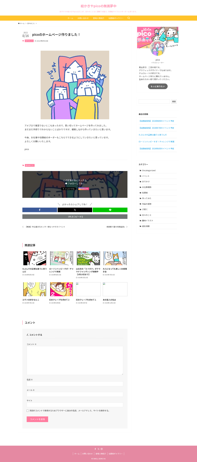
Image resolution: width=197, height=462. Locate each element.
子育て (145, 209)
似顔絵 (145, 192)
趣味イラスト (147, 220)
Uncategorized (148, 170)
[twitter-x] (98, 449)
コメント (31, 344)
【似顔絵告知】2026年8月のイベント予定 (156, 121)
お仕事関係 (146, 187)
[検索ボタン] (129, 18)
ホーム (77, 453)
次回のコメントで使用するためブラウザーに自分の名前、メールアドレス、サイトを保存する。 (69, 410)
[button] (39, 210)
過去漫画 (146, 226)
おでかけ (146, 181)
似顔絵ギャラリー (116, 453)
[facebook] (95, 449)
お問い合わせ (87, 453)
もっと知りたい (158, 86)
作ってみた (146, 198)
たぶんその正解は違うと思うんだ (153, 134)
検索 (174, 101)
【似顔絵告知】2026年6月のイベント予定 (156, 148)
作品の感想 (146, 204)
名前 (30, 379)
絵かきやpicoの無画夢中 (98, 6)
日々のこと (29, 41)
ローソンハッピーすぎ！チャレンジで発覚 (156, 141)
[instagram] (102, 449)
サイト (29, 400)
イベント (146, 176)
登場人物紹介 (101, 453)
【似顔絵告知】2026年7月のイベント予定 (156, 128)
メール (31, 390)
